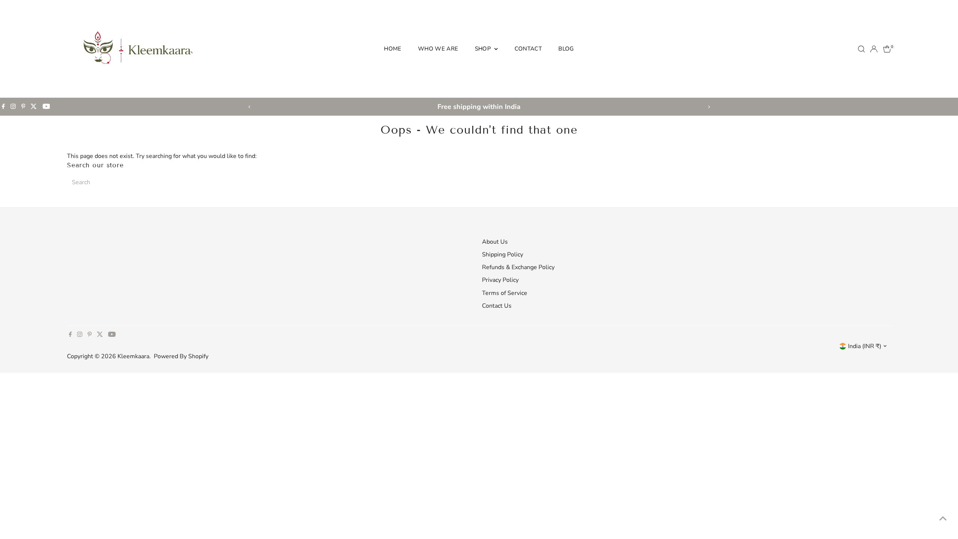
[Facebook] (3, 107)
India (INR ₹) (864, 346)
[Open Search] (861, 49)
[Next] (708, 106)
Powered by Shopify (181, 356)
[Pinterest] (23, 107)
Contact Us (497, 306)
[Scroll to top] (943, 518)
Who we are (438, 48)
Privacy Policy (500, 280)
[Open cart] (887, 49)
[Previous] (249, 106)
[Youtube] (46, 107)
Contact (528, 48)
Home (393, 48)
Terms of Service (504, 293)
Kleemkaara (133, 356)
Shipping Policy (502, 254)
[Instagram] (13, 107)
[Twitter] (34, 107)
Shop (484, 48)
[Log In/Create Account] (873, 49)
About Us (495, 242)
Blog (566, 48)
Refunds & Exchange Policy (518, 267)
